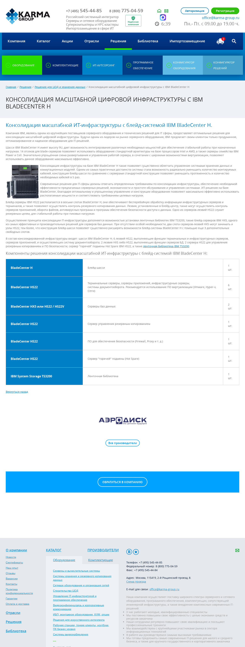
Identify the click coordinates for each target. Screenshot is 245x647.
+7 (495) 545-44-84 (146, 570)
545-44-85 (84, 10)
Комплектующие (100, 560)
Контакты (11, 583)
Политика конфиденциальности (19, 591)
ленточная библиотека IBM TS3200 (166, 246)
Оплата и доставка (17, 603)
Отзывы (10, 573)
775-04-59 (126, 10)
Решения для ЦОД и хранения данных (60, 87)
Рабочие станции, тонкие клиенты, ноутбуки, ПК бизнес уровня (81, 627)
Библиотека (16, 631)
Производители (103, 550)
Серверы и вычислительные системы (76, 570)
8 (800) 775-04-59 (166, 566)
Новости (11, 557)
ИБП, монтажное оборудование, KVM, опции (81, 614)
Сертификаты (14, 562)
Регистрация (225, 11)
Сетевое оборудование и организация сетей (81, 585)
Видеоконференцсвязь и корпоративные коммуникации (78, 607)
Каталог (53, 550)
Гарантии (11, 598)
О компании (16, 550)
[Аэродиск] (122, 420)
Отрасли (13, 613)
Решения (25, 87)
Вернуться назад (17, 391)
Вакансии (12, 578)
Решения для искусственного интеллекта (79, 619)
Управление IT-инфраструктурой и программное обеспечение (74, 597)
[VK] (129, 552)
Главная (11, 87)
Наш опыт (12, 567)
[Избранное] (136, 552)
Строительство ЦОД (65, 590)
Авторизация (194, 11)
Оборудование (64, 560)
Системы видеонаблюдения (70, 634)
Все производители (122, 443)
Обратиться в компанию (122, 482)
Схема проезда (136, 581)
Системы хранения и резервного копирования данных (82, 578)
